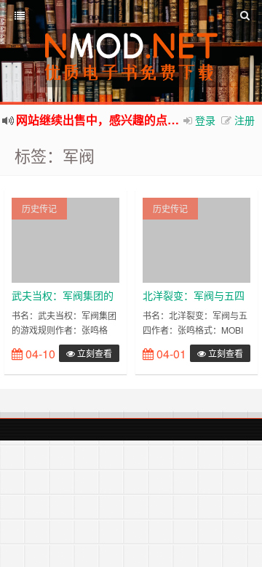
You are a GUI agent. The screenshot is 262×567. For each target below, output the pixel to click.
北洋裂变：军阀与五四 (194, 295)
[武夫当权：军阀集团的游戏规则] (65, 238)
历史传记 (39, 208)
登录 (205, 120)
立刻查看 (93, 353)
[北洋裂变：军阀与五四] (196, 238)
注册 (244, 120)
